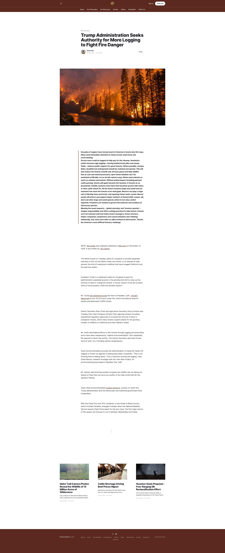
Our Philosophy (92, 9)
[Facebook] (116, 534)
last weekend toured (98, 296)
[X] (113, 534)
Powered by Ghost (160, 537)
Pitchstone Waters (65, 537)
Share (141, 51)
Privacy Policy (130, 537)
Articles (115, 9)
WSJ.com (122, 246)
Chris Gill (90, 51)
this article (91, 246)
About (82, 9)
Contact (138, 537)
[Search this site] (61, 3)
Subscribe (160, 3)
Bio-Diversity (85, 31)
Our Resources (105, 9)
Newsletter (132, 9)
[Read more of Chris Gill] (83, 51)
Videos (123, 9)
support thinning (113, 388)
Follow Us (142, 9)
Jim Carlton (105, 249)
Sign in (151, 3)
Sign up (83, 537)
